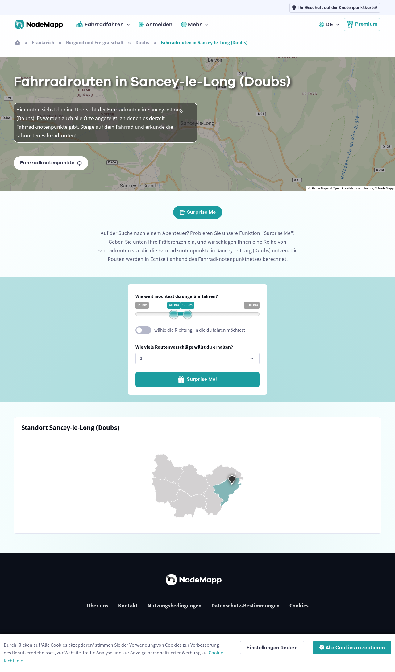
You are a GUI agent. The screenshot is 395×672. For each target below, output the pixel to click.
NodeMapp (386, 188)
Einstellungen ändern (272, 647)
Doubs (142, 42)
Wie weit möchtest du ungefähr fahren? (176, 296)
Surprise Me (201, 212)
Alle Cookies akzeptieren (355, 647)
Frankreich (43, 42)
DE (329, 24)
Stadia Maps (320, 188)
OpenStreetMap (344, 188)
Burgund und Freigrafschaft (95, 42)
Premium (366, 24)
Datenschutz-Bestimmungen (245, 605)
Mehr (195, 24)
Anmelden (159, 24)
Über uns (97, 605)
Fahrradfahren (104, 24)
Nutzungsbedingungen (175, 605)
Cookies (299, 605)
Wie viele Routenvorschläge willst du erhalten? (184, 347)
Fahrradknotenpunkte (47, 162)
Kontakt (128, 605)
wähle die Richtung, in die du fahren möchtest (199, 330)
